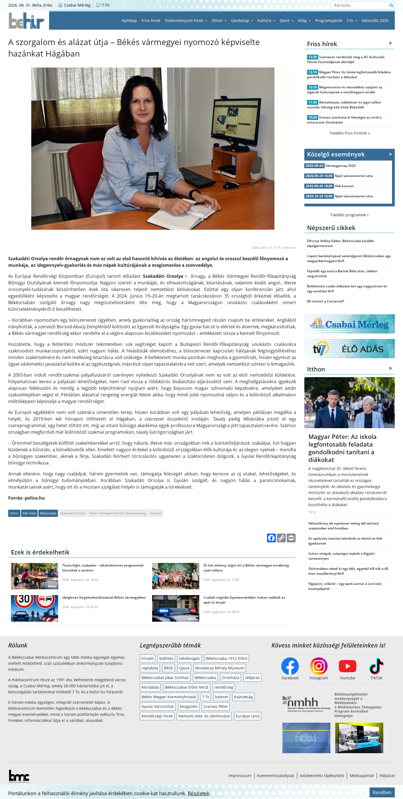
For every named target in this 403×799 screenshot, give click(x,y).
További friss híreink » (350, 133)
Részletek (198, 793)
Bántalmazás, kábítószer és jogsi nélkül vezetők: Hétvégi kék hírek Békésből (344, 105)
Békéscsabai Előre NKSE (187, 687)
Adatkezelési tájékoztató (322, 775)
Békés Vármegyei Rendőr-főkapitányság (118, 513)
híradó (147, 658)
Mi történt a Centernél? (325, 301)
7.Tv (205, 696)
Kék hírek (29, 513)
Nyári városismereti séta (354, 175)
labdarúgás (189, 658)
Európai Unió (248, 716)
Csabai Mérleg (76, 5)
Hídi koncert (344, 186)
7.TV (105, 5)
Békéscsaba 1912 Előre (226, 658)
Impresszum (240, 775)
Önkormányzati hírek (184, 20)
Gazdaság (240, 20)
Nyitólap (129, 20)
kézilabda (150, 687)
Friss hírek (150, 20)
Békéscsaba (48, 513)
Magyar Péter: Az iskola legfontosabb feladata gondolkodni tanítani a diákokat (349, 74)
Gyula (184, 668)
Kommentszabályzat (275, 775)
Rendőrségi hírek (157, 716)
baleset (221, 696)
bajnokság (243, 696)
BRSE (168, 668)
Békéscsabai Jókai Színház (165, 677)
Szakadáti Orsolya (73, 513)
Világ (303, 20)
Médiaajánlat (362, 775)
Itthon (218, 20)
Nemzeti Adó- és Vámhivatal (204, 716)
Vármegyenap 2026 (340, 165)
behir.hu (290, 247)
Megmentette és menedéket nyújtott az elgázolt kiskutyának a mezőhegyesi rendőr (344, 89)
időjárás (252, 677)
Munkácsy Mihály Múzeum (219, 668)
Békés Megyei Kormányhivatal (168, 696)
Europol (155, 513)
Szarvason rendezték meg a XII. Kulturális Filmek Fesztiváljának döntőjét (346, 59)
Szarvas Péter (215, 706)
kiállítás (166, 658)
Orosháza (230, 677)
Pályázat (387, 775)
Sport (285, 20)
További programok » (349, 214)
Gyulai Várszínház (157, 706)
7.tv (350, 20)
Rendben (382, 792)
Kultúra (264, 20)
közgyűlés (189, 706)
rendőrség (223, 687)
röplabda (149, 668)
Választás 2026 (375, 20)
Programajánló (328, 20)
